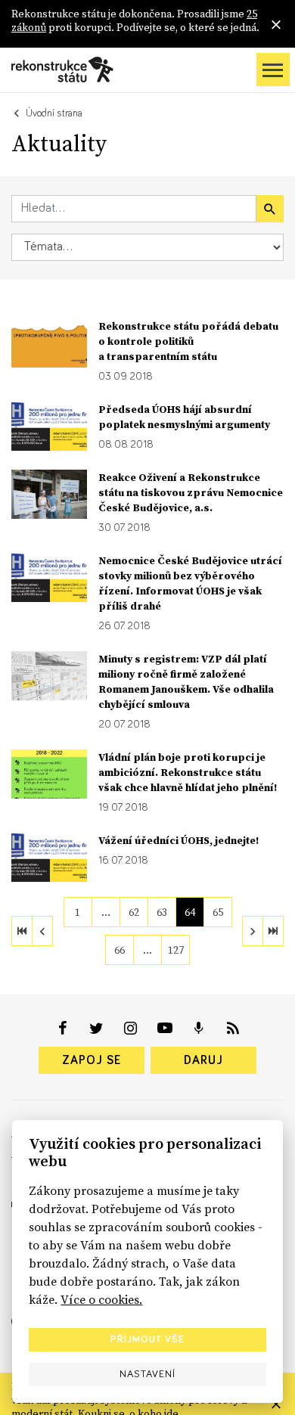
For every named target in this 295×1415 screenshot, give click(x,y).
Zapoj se (91, 1060)
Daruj (203, 1060)
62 (134, 912)
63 (162, 912)
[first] (22, 931)
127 (176, 949)
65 (218, 912)
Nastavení (147, 1374)
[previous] (42, 931)
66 (119, 949)
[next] (252, 931)
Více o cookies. (101, 1299)
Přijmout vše (147, 1339)
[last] (273, 931)
